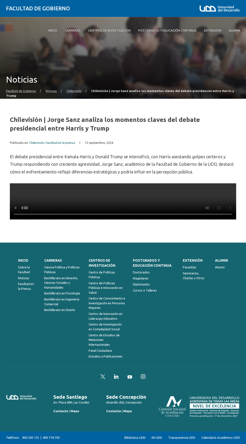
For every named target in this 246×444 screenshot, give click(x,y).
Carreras (53, 260)
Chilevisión (74, 91)
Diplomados (141, 284)
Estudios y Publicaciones (106, 356)
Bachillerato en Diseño (59, 309)
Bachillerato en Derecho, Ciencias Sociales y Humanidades (61, 282)
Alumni (221, 260)
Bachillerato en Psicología (62, 293)
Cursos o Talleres (145, 290)
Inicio (23, 260)
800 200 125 (30, 437)
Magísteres (140, 278)
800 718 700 (51, 437)
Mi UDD (157, 437)
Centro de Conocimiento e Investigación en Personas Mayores (107, 303)
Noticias (51, 91)
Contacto (60, 411)
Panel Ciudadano (100, 350)
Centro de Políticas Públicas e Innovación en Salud (106, 287)
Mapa (74, 411)
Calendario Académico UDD (220, 437)
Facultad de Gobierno (38, 8)
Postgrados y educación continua (152, 262)
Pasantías (189, 267)
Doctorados (141, 272)
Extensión (193, 260)
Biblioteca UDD (135, 437)
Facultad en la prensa (60, 143)
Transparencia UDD (181, 437)
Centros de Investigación (102, 262)
